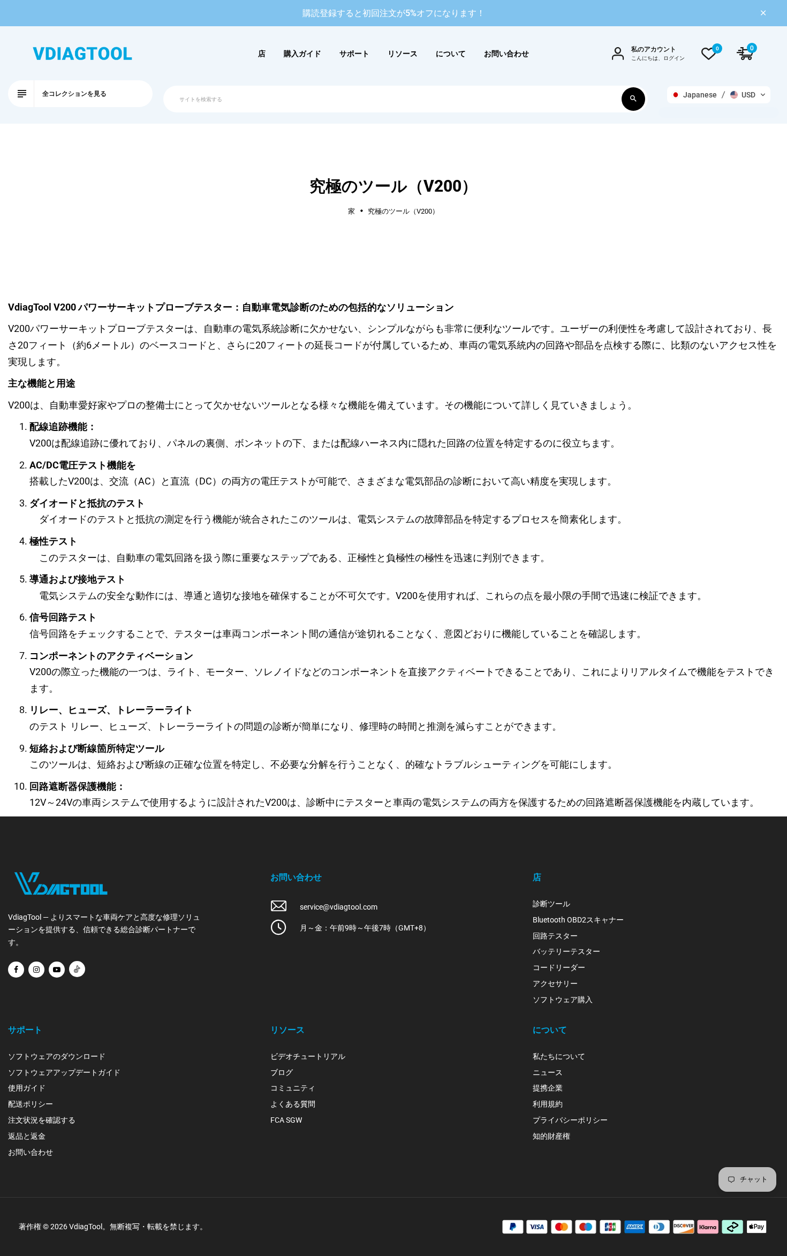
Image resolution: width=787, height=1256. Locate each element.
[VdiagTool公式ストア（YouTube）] (57, 970)
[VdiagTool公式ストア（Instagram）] (36, 970)
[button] (718, 94)
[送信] (633, 99)
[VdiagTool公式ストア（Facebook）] (16, 970)
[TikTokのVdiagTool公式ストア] (77, 969)
